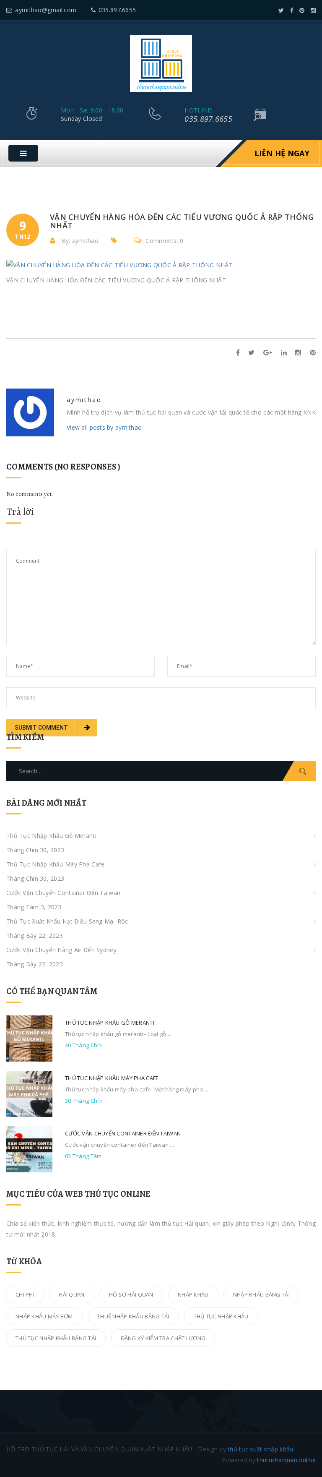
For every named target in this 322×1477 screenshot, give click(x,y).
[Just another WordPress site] (161, 63)
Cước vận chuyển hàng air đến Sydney (61, 950)
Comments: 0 (164, 241)
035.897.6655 (117, 10)
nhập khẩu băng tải (261, 1294)
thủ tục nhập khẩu (221, 1316)
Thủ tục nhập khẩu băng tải (56, 1338)
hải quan (71, 1294)
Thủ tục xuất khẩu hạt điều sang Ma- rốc (67, 921)
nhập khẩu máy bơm (44, 1316)
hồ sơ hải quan (131, 1294)
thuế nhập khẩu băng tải (133, 1316)
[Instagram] (313, 10)
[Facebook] (291, 10)
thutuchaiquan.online (286, 1460)
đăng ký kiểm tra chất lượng (163, 1338)
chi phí (25, 1294)
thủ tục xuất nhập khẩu (260, 1449)
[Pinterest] (301, 10)
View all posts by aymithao (104, 427)
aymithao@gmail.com (45, 10)
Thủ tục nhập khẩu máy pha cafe (55, 864)
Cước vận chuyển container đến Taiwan (63, 893)
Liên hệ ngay (281, 153)
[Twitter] (281, 10)
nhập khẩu (193, 1294)
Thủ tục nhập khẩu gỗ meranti (51, 836)
